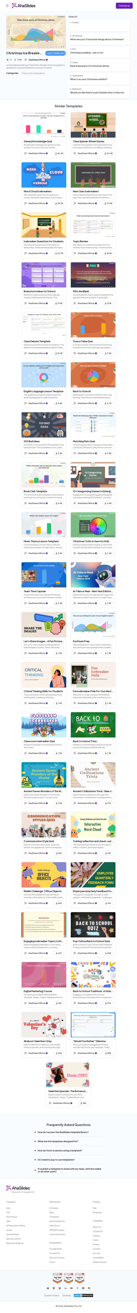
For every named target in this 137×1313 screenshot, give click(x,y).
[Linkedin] (65, 1288)
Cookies (96, 1249)
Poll (8, 1212)
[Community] (60, 1288)
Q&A (8, 1221)
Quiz (8, 1208)
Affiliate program (57, 1230)
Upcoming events (57, 1221)
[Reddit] (89, 1288)
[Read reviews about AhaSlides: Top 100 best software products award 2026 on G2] (57, 1278)
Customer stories (57, 1234)
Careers (96, 1235)
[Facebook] (77, 1288)
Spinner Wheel (12, 1234)
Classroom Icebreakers (33, 73)
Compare (54, 1208)
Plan (95, 1208)
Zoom (52, 1262)
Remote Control (13, 1238)
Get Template (56, 53)
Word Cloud (11, 1217)
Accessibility (98, 1257)
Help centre (55, 1225)
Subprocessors (99, 1262)
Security (96, 1253)
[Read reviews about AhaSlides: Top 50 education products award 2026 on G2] (68, 1278)
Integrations (56, 1242)
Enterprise (97, 1212)
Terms (95, 1240)
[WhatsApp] (54, 1288)
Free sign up (124, 5)
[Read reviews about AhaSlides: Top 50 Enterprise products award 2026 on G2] (79, 1278)
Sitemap (66, 1295)
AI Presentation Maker (15, 1225)
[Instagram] (83, 1288)
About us (97, 1227)
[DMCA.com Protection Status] (83, 1295)
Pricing (96, 1201)
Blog (52, 1212)
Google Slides (56, 1249)
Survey (9, 1230)
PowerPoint (55, 1253)
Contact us (98, 1231)
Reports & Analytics (15, 1243)
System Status (51, 1295)
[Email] (48, 1288)
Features (10, 1201)
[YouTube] (71, 1288)
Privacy (96, 1244)
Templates (54, 1217)
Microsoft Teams (57, 1257)
